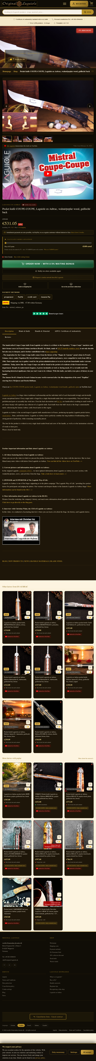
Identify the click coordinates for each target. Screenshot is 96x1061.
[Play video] (48, 174)
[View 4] (38, 139)
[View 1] (7, 139)
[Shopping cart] (91, 4)
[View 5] (48, 139)
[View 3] (27, 139)
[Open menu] (64, 4)
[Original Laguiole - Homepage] (19, 3)
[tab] (9, 331)
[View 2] (17, 139)
